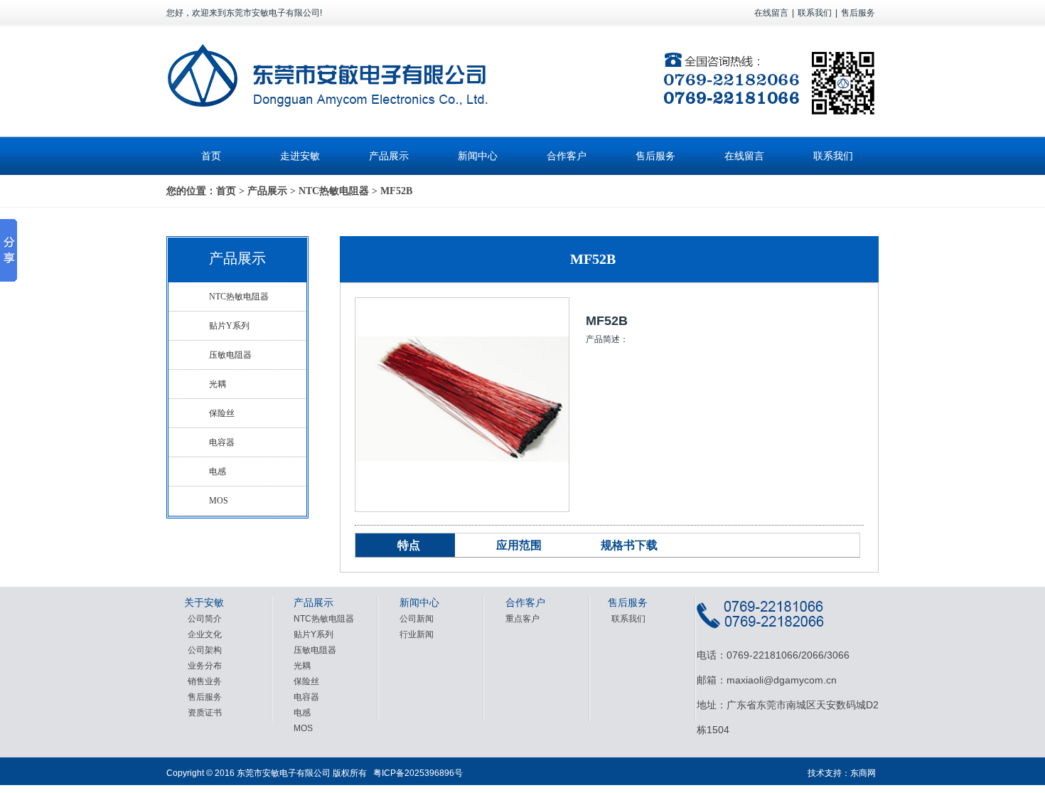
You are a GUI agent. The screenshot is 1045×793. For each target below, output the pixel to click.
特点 (408, 545)
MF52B (396, 191)
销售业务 (205, 681)
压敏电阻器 (230, 355)
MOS (218, 501)
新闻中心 (478, 155)
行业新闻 (417, 634)
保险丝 (222, 413)
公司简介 (205, 619)
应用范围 (519, 545)
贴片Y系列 (229, 326)
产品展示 (389, 155)
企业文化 (205, 634)
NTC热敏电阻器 (334, 191)
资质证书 (205, 713)
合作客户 (566, 155)
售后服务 (858, 13)
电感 (217, 472)
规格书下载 (629, 545)
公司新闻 (417, 619)
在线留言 (771, 13)
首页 (211, 155)
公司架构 (205, 650)
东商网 (863, 773)
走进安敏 (300, 155)
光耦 (217, 384)
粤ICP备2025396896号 (418, 773)
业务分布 (205, 666)
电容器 (222, 442)
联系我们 (815, 13)
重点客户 (522, 619)
